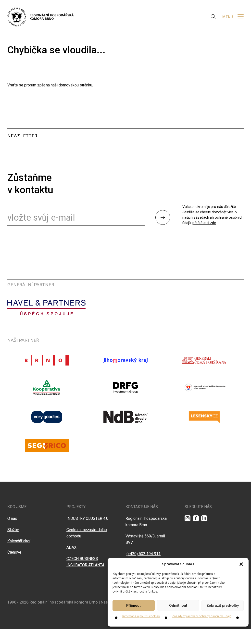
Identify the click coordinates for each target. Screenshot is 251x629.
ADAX (71, 547)
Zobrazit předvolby (222, 605)
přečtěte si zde (204, 223)
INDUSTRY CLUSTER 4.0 (87, 518)
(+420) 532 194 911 (143, 553)
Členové (14, 552)
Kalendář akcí (18, 541)
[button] (241, 564)
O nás (12, 518)
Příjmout (133, 605)
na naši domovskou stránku (69, 85)
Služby (13, 529)
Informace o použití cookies (141, 616)
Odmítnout (178, 605)
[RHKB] (40, 16)
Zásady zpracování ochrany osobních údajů (201, 616)
